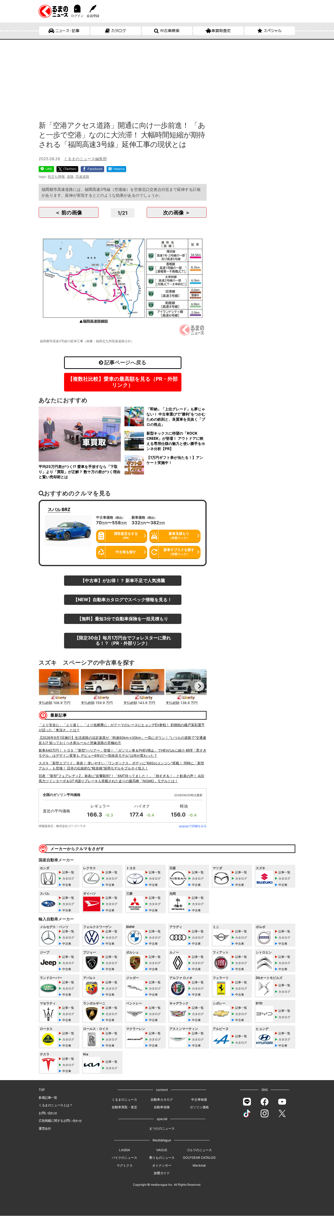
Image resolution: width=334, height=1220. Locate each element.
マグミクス (125, 1165)
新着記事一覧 (48, 1097)
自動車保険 (162, 1107)
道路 (70, 176)
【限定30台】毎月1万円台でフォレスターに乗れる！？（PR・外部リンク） (123, 640)
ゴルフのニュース (199, 1150)
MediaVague (162, 1140)
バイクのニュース (124, 1157)
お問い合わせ (48, 1113)
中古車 (66, 884)
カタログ (118, 30)
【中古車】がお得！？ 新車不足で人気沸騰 (122, 580)
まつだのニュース (162, 1128)
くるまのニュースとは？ (56, 1105)
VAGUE (161, 1150)
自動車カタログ (162, 1099)
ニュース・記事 (67, 30)
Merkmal (199, 1165)
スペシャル (272, 30)
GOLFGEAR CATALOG (199, 1157)
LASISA (124, 1150)
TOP (42, 1090)
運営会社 (45, 1128)
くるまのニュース (124, 1099)
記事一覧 (68, 872)
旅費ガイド (162, 1173)
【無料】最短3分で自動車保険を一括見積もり (122, 618)
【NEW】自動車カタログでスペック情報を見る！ (122, 599)
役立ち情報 (56, 176)
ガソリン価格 (199, 1107)
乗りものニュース (162, 1157)
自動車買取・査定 (124, 1107)
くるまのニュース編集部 (85, 158)
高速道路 (82, 176)
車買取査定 (221, 30)
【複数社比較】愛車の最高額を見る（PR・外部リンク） (123, 382)
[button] (46, 686)
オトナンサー (161, 1165)
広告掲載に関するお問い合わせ (60, 1120)
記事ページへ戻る (124, 362)
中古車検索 (169, 30)
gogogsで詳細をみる (193, 826)
